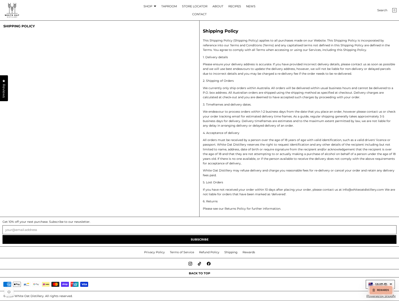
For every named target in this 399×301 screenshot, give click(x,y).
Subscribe (199, 239)
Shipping (231, 252)
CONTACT (199, 14)
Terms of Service (182, 252)
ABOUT (217, 6)
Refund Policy (209, 252)
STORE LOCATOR (194, 6)
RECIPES (234, 6)
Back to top (199, 273)
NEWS (250, 6)
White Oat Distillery (29, 296)
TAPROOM (169, 6)
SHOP (148, 6)
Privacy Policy (154, 252)
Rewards (249, 252)
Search (382, 10)
